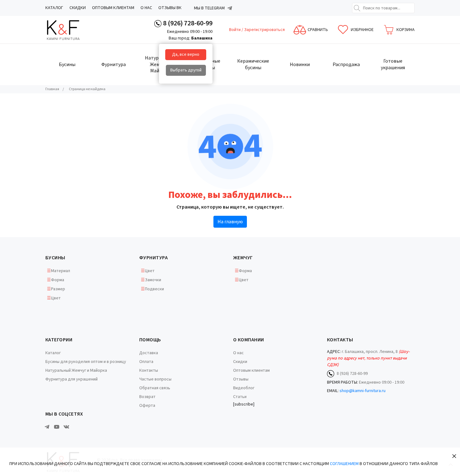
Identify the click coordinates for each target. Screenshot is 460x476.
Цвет (56, 298)
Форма (57, 280)
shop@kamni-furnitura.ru (363, 391)
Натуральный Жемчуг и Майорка (76, 370)
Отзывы (240, 379)
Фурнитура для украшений (71, 379)
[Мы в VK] (66, 427)
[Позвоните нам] (157, 23)
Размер (58, 289)
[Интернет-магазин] (68, 30)
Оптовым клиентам (113, 8)
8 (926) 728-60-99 (187, 23)
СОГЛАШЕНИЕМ (344, 464)
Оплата (146, 362)
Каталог (54, 8)
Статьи (240, 397)
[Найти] (357, 8)
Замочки (153, 280)
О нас (146, 8)
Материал (60, 271)
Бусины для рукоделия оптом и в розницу (85, 362)
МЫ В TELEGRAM (209, 8)
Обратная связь (154, 388)
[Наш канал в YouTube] (57, 427)
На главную (230, 221)
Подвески (154, 289)
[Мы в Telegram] (230, 8)
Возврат (147, 397)
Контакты (148, 370)
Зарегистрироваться (264, 30)
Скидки (77, 8)
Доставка (148, 353)
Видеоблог (243, 388)
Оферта (147, 405)
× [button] (454, 456)
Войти (235, 30)
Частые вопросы (155, 379)
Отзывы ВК (169, 8)
